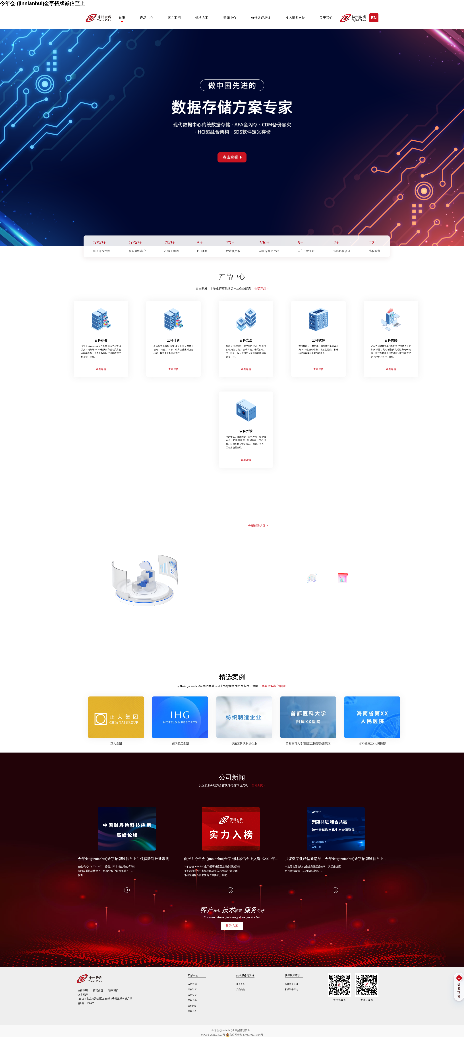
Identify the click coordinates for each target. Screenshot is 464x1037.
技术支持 (83, 994)
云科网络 (192, 1006)
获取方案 (232, 926)
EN (374, 17)
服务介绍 (240, 984)
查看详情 (101, 369)
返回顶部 (458, 990)
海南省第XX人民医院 (372, 743)
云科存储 (192, 984)
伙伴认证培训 (261, 18)
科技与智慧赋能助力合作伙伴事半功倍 (232, 525)
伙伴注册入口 (291, 984)
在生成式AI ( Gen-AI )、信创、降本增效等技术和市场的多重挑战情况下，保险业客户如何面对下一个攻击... (106, 871)
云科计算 (192, 989)
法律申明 (83, 990)
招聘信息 (98, 990)
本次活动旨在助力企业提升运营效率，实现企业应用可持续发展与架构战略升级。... (313, 868)
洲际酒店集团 (180, 743)
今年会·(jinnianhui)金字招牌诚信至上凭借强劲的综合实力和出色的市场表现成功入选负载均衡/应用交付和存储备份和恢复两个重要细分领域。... (212, 871)
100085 (86, 1003)
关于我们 (326, 18)
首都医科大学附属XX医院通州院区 (308, 743)
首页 (122, 18)
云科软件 (192, 1000)
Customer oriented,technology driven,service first (232, 917)
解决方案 (201, 18)
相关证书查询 (291, 989)
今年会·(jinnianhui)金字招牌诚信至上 (42, 3)
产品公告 (240, 989)
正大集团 (116, 743)
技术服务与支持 (245, 975)
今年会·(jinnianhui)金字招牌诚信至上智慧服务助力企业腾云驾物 (232, 686)
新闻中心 (229, 18)
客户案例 (174, 18)
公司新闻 (232, 777)
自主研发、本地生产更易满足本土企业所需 (232, 288)
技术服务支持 (295, 18)
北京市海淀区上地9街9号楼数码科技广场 (105, 998)
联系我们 (113, 990)
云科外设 (192, 1011)
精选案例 (232, 677)
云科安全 (192, 995)
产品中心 (146, 18)
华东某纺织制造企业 (244, 743)
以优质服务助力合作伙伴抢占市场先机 (232, 785)
